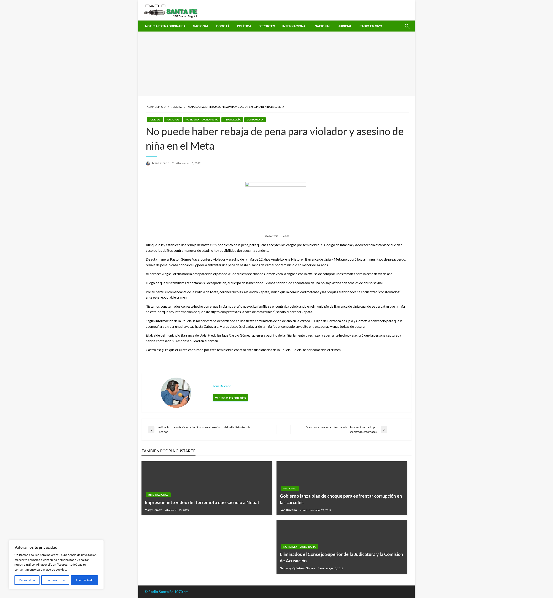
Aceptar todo (84, 580)
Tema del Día (232, 119)
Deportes (267, 26)
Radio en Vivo (370, 26)
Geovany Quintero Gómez (298, 568)
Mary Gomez (153, 510)
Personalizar (27, 580)
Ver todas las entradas (230, 398)
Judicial (345, 26)
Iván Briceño (161, 163)
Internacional (294, 26)
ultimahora (255, 119)
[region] (56, 564)
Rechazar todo (55, 580)
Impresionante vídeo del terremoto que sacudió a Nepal (202, 502)
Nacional (201, 26)
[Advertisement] (276, 64)
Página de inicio (155, 106)
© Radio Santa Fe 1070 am (166, 591)
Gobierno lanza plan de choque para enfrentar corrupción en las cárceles (341, 499)
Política (244, 26)
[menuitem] (165, 26)
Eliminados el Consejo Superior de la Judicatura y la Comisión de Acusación (341, 557)
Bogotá (223, 26)
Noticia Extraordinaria (165, 26)
